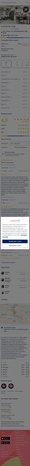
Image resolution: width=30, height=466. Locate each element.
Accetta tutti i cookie (15, 241)
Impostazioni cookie (15, 245)
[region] (15, 233)
